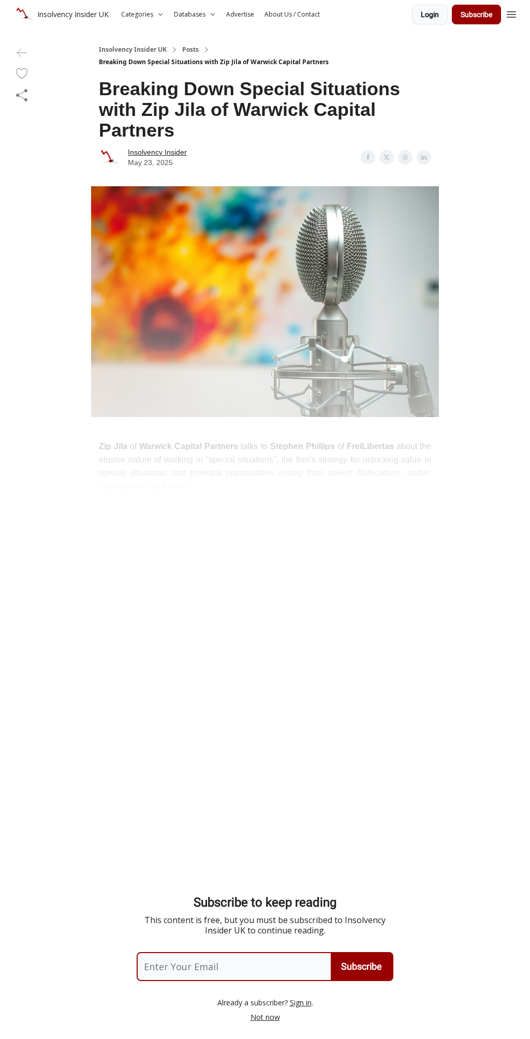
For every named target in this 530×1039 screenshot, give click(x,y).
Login (430, 14)
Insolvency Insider (157, 152)
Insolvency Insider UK (133, 50)
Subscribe (476, 14)
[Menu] (511, 13)
